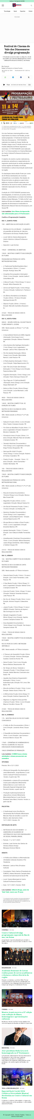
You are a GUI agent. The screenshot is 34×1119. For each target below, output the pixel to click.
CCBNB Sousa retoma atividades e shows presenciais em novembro (14, 756)
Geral (15, 11)
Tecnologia (7, 11)
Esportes (22, 11)
